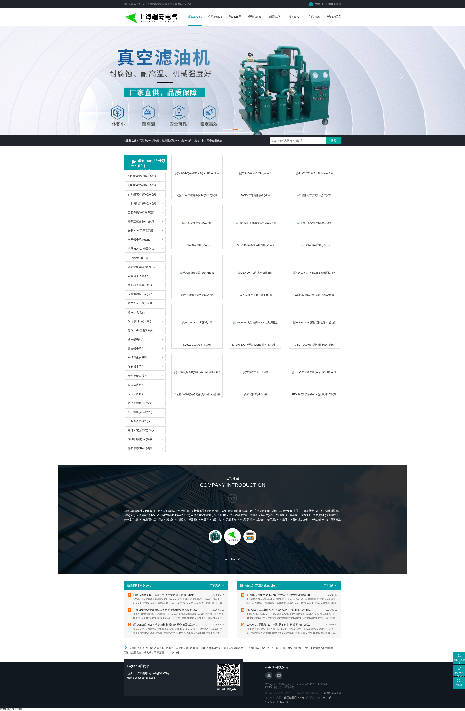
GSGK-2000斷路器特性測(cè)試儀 (314, 344)
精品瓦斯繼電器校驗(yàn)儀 (197, 294)
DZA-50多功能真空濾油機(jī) (255, 294)
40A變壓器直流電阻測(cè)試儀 (314, 195)
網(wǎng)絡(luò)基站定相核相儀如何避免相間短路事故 (165, 624)
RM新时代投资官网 (11, 709)
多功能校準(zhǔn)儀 (255, 394)
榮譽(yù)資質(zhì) (254, 20)
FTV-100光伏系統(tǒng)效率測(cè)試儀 (314, 394)
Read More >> (232, 559)
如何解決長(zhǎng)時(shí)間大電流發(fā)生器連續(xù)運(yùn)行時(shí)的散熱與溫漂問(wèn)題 (279, 594)
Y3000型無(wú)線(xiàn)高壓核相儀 (314, 294)
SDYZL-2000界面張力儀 (197, 344)
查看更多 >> (217, 585)
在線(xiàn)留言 (314, 20)
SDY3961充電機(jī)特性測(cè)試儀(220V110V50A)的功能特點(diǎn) (279, 609)
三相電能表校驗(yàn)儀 (197, 245)
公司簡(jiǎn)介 (215, 20)
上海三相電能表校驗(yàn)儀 (314, 245)
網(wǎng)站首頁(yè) (195, 20)
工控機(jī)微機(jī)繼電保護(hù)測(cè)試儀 (197, 394)
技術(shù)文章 (294, 20)
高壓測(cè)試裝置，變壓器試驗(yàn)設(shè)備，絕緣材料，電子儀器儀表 (181, 140)
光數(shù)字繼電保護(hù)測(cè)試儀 (197, 195)
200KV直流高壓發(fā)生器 (255, 195)
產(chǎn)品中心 (234, 20)
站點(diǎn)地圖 (332, 693)
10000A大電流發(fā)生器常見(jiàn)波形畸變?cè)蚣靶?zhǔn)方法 (279, 624)
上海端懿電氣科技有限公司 (162, 4)
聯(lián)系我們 (334, 20)
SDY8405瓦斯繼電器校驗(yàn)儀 (255, 245)
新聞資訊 (274, 16)
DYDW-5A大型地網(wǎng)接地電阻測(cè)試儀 (258, 344)
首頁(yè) (270, 684)
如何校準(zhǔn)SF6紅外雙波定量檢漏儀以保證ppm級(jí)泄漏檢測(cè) (166, 594)
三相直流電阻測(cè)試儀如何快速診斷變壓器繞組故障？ (166, 609)
